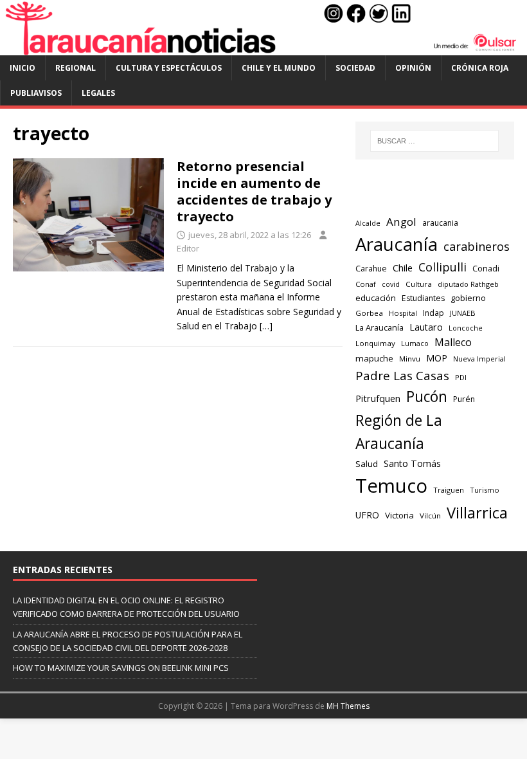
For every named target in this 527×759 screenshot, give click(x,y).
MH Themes (348, 705)
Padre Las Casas (402, 375)
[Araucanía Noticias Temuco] (263, 48)
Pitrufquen (377, 398)
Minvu (409, 358)
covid (391, 284)
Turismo (484, 490)
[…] (266, 326)
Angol (401, 221)
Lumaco (415, 343)
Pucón (426, 397)
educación (375, 298)
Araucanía (396, 244)
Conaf (365, 284)
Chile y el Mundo (279, 67)
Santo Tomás (412, 463)
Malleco (453, 342)
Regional (75, 67)
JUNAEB (463, 313)
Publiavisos (36, 92)
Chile (403, 267)
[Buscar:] (434, 141)
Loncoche (466, 328)
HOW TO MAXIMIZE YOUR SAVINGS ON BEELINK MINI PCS (121, 667)
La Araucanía (379, 327)
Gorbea (369, 313)
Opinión (413, 67)
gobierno (468, 298)
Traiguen (448, 490)
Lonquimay (375, 343)
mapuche (374, 358)
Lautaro (426, 327)
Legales (98, 92)
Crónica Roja (479, 67)
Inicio (22, 67)
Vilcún (430, 515)
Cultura (419, 284)
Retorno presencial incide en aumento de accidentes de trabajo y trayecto (254, 191)
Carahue (371, 268)
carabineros (476, 246)
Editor (188, 248)
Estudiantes (423, 298)
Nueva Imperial (479, 358)
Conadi (485, 268)
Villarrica (477, 512)
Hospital (403, 313)
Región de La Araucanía (398, 432)
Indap (433, 312)
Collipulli (442, 267)
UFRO (367, 515)
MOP (436, 358)
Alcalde (367, 223)
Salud (366, 464)
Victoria (399, 515)
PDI (461, 377)
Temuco (391, 485)
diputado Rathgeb (468, 284)
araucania (440, 222)
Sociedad (355, 67)
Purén (464, 399)
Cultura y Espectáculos (169, 67)
